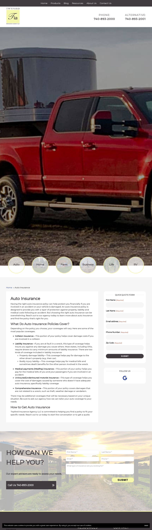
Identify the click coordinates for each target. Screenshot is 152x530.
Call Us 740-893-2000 (21, 485)
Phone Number (117, 332)
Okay (146, 525)
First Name (114, 300)
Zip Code (114, 343)
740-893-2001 (135, 19)
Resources (77, 3)
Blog (66, 3)
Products (55, 3)
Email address (116, 321)
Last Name (114, 311)
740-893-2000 (104, 19)
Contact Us (105, 3)
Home (44, 3)
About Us (91, 3)
